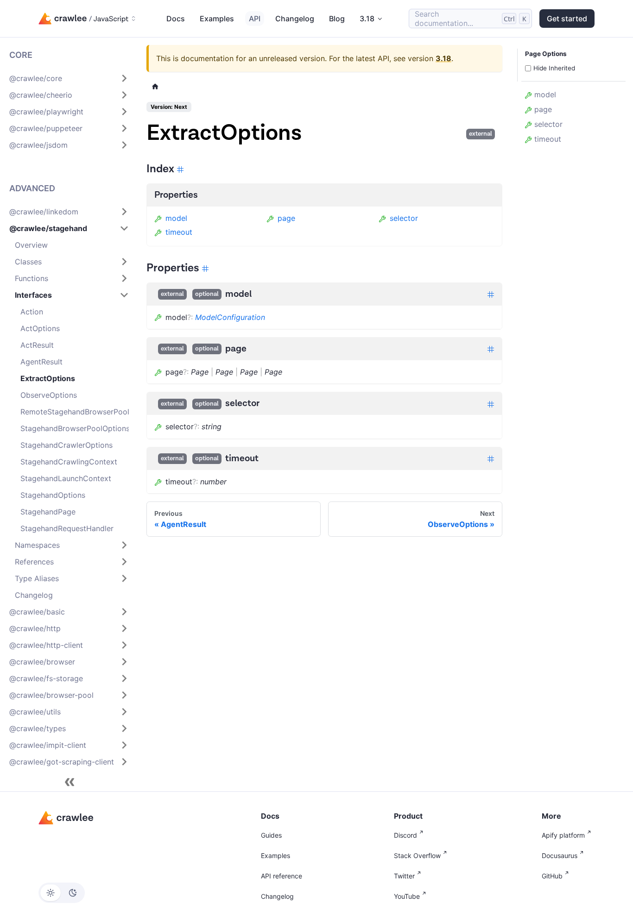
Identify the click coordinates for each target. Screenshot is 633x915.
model (176, 218)
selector (404, 218)
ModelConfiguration (230, 317)
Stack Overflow (417, 855)
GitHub (552, 876)
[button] (69, 78)
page (286, 218)
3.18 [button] (367, 18)
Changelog (294, 18)
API (254, 18)
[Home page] (155, 86)
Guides (271, 835)
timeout (178, 232)
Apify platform (563, 835)
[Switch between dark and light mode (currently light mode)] (61, 893)
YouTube (407, 896)
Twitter (404, 876)
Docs (175, 18)
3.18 (443, 58)
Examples (217, 18)
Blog (337, 18)
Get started (567, 18)
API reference (281, 876)
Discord (405, 835)
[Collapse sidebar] (69, 782)
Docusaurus (559, 855)
